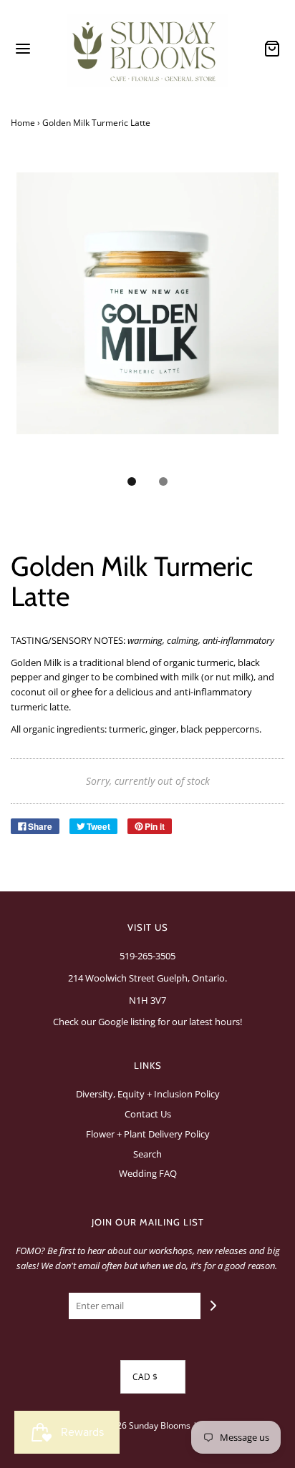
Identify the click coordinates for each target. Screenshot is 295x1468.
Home (23, 123)
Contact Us (148, 1113)
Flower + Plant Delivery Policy (148, 1133)
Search (147, 1154)
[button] (147, 319)
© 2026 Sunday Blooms (143, 1425)
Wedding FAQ (148, 1173)
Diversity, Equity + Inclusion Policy (148, 1093)
